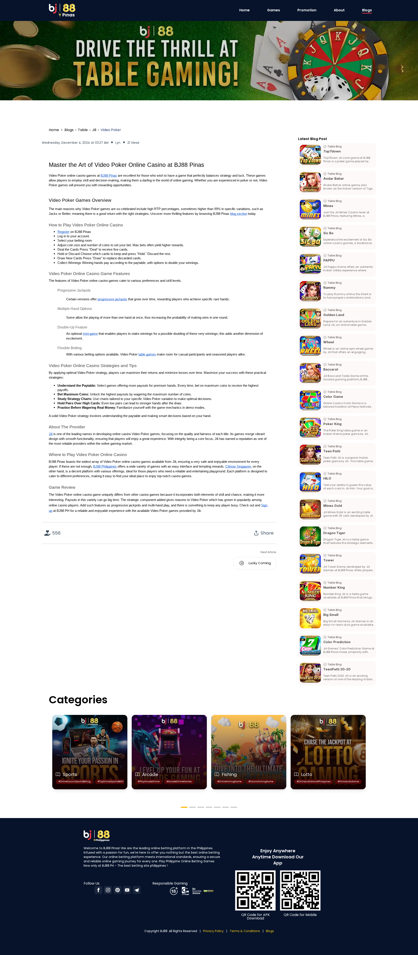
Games (273, 10)
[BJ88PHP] (98, 890)
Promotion (306, 10)
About (339, 10)
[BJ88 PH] (127, 890)
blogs (69, 129)
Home (244, 10)
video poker (111, 129)
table (83, 129)
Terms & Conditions (245, 931)
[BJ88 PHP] (137, 890)
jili (94, 129)
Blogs (367, 10)
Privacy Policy (213, 931)
